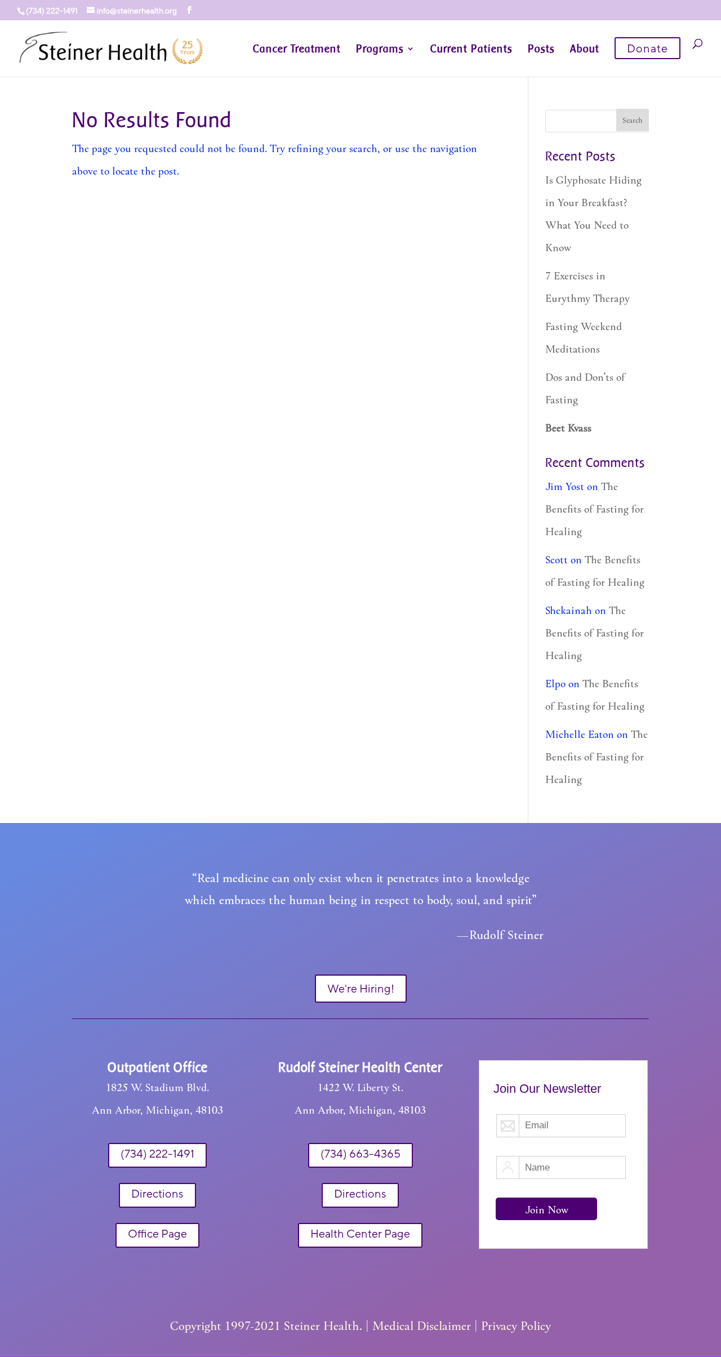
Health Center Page (360, 1233)
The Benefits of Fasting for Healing (594, 508)
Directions (157, 1193)
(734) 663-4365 (360, 1153)
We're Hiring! (360, 988)
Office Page (157, 1233)
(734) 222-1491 (157, 1153)
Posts (541, 50)
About (584, 50)
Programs (380, 50)
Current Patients (471, 50)
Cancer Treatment (297, 50)
